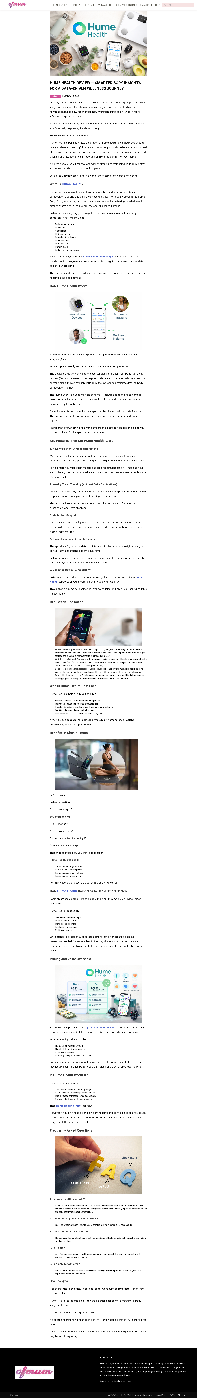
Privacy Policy (161, 1395)
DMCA (172, 1395)
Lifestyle (89, 5)
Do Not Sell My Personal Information (136, 1395)
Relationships (60, 5)
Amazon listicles (150, 5)
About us (182, 1395)
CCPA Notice (113, 1395)
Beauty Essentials (126, 5)
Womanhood (105, 5)
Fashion (76, 5)
